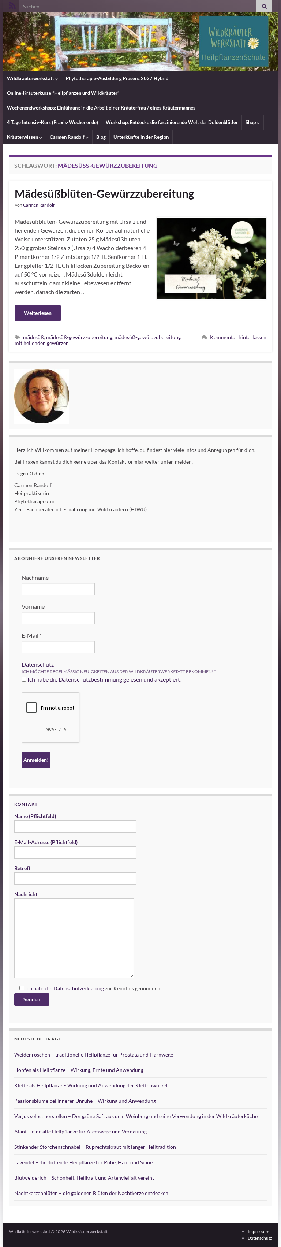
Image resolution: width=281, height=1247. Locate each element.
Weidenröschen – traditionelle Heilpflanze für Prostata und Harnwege (93, 1054)
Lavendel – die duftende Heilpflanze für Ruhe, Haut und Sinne (83, 1162)
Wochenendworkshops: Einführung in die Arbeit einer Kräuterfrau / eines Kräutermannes (101, 108)
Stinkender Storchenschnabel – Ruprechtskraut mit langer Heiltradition (95, 1147)
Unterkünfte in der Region (141, 137)
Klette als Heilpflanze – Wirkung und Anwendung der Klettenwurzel (91, 1085)
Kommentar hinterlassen (238, 337)
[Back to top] (264, 1230)
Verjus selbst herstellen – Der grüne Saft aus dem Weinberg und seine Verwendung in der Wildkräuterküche (136, 1116)
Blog (101, 137)
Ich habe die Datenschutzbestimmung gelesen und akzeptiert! (104, 679)
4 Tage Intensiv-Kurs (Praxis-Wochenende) (52, 122)
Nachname (35, 577)
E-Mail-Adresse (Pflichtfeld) (46, 842)
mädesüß (33, 337)
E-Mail (32, 635)
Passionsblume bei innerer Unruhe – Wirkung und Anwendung (85, 1101)
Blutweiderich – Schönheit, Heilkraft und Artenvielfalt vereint (84, 1177)
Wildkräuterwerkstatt (31, 78)
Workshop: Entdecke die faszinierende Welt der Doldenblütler (172, 122)
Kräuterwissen (23, 137)
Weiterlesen (38, 313)
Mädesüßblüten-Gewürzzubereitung (104, 193)
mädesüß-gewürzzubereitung (79, 337)
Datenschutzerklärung (78, 988)
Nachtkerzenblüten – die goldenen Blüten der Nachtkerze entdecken (91, 1193)
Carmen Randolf (68, 137)
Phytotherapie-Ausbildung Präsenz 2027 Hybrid (117, 78)
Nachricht (25, 894)
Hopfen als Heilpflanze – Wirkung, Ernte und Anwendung (78, 1070)
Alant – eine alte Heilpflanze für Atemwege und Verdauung (80, 1131)
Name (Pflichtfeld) (35, 816)
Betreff (22, 868)
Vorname (33, 606)
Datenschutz (38, 664)
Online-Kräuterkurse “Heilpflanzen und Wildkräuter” (63, 93)
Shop (251, 122)
